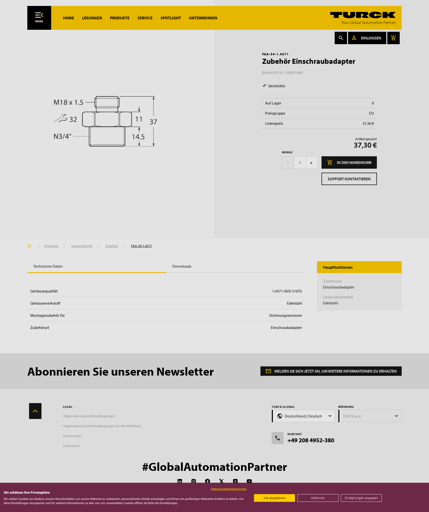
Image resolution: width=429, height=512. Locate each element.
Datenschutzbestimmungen (229, 489)
